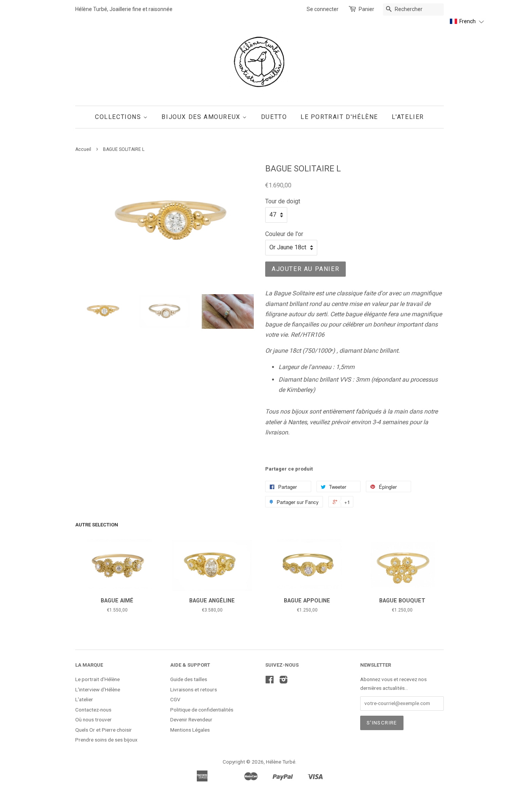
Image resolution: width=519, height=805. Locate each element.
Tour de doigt (282, 201)
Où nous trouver (93, 719)
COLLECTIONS (119, 116)
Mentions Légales (190, 730)
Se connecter (323, 9)
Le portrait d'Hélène (97, 679)
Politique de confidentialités (201, 710)
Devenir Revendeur (191, 719)
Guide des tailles (188, 679)
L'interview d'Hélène (97, 689)
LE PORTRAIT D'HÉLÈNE (339, 116)
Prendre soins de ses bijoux (106, 740)
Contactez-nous (93, 710)
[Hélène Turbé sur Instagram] (283, 681)
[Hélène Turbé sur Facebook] (269, 681)
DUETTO (274, 116)
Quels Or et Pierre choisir (103, 730)
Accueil (83, 149)
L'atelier (84, 699)
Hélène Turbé (280, 762)
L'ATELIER (408, 116)
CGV (175, 699)
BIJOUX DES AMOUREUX (201, 116)
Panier (366, 9)
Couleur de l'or (284, 234)
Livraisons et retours (193, 689)
